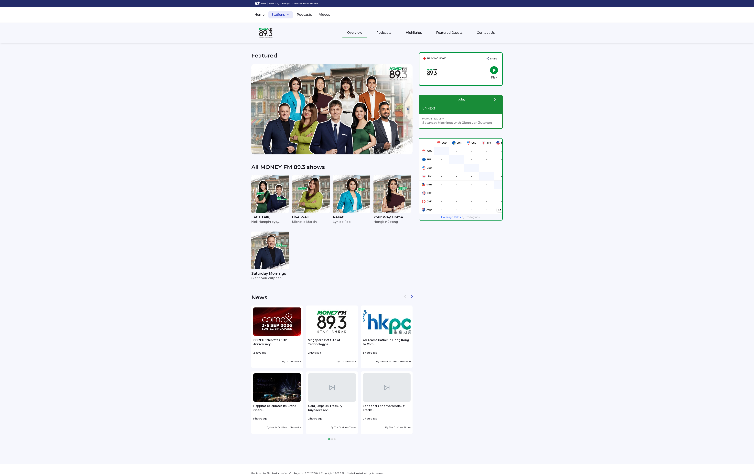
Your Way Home (388, 217)
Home (259, 14)
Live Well (300, 217)
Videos (324, 14)
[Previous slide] (256, 109)
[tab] (329, 439)
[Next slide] (408, 109)
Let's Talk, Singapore (260, 217)
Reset (338, 217)
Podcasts (304, 14)
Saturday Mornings (268, 273)
